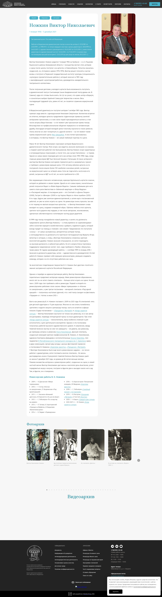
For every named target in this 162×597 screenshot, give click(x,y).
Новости (71, 4)
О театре (98, 4)
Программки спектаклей (90, 563)
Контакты (127, 4)
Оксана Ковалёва (77, 338)
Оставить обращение (89, 572)
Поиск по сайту (87, 575)
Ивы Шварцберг (58, 135)
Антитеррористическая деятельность (66, 560)
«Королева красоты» (58, 347)
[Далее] (138, 460)
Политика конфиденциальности (64, 569)
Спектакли (62, 4)
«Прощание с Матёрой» (63, 311)
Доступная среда (60, 566)
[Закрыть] (159, 578)
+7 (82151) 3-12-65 (140, 3)
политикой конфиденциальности (145, 587)
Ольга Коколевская (63, 332)
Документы (58, 550)
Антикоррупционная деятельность (65, 556)
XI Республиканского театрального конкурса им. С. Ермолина (62, 341)
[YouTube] (121, 546)
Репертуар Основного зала (91, 553)
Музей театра (108, 4)
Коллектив (89, 4)
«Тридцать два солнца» (87, 399)
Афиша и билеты (88, 550)
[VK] (116, 546)
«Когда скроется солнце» (39, 320)
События (80, 4)
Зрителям (118, 4)
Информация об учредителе (63, 553)
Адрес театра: (116, 567)
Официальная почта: (118, 574)
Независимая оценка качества (64, 563)
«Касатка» (83, 397)
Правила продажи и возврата (92, 566)
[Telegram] (112, 546)
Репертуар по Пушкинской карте (93, 560)
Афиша (53, 4)
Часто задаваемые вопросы (91, 569)
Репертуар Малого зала (90, 556)
